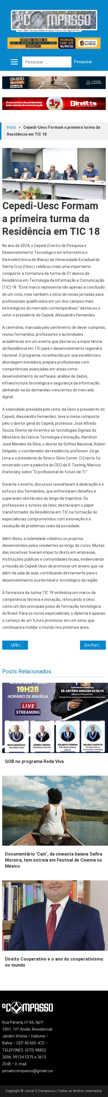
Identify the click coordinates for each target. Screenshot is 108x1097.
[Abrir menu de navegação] (14, 62)
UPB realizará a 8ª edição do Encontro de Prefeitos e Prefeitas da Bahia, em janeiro (19, 645)
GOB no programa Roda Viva (34, 761)
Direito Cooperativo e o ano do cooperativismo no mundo (54, 962)
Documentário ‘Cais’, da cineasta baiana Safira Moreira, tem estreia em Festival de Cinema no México (53, 860)
